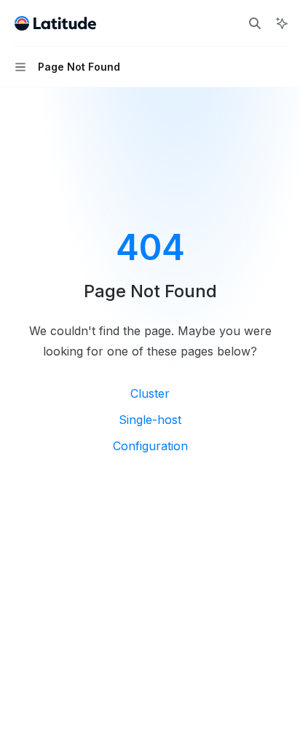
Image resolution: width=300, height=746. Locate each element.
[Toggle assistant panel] (281, 23)
